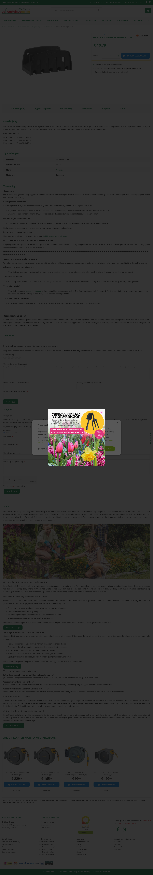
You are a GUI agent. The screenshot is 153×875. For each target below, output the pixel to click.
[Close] (101, 412)
